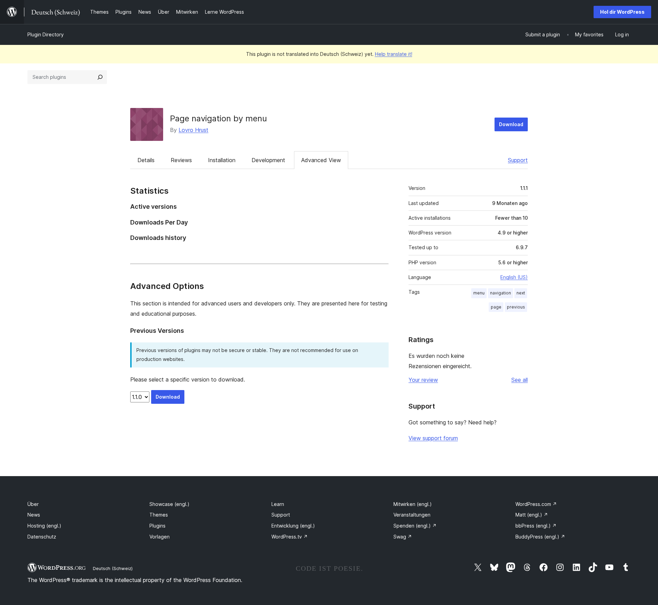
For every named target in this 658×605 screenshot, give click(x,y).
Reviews (181, 160)
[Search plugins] (100, 77)
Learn (277, 504)
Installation (221, 160)
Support (518, 160)
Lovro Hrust (193, 129)
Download (511, 124)
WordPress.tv (289, 537)
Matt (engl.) (531, 515)
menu (479, 292)
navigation (500, 292)
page (496, 307)
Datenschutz (41, 537)
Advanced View (321, 160)
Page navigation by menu (218, 118)
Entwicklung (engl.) (293, 526)
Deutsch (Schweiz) (113, 568)
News (33, 515)
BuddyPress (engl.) (540, 537)
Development (268, 160)
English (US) (514, 277)
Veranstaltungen (411, 515)
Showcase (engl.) (169, 504)
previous (516, 307)
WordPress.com (536, 504)
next (520, 292)
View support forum (433, 438)
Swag (402, 537)
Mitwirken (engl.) (412, 504)
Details (146, 160)
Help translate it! (393, 54)
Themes (158, 515)
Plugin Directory (45, 34)
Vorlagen (159, 537)
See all (519, 379)
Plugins (157, 526)
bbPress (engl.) (536, 526)
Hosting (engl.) (44, 526)
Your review (423, 379)
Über (33, 504)
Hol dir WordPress (622, 12)
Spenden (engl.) (415, 526)
